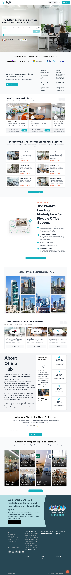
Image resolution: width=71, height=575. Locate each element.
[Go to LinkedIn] (19, 551)
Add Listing (66, 2)
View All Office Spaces (46, 533)
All (4, 27)
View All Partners (60, 534)
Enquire (24, 130)
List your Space (60, 560)
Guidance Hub (44, 560)
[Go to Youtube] (16, 551)
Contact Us (58, 558)
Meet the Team (28, 558)
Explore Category (24, 160)
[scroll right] (63, 99)
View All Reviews (35, 434)
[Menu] (59, 2)
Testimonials (28, 560)
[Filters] (38, 28)
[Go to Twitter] (13, 551)
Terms (52, 573)
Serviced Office (11, 27)
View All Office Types (30, 549)
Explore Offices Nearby (35, 258)
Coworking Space (22, 27)
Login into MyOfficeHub (61, 562)
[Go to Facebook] (23, 551)
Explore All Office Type (35, 192)
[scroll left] (60, 99)
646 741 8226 (15, 548)
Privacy (47, 573)
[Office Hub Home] (6, 2)
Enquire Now (14, 522)
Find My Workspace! (12, 84)
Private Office (32, 27)
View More (35, 490)
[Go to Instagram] (9, 551)
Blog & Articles (44, 558)
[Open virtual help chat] (67, 571)
